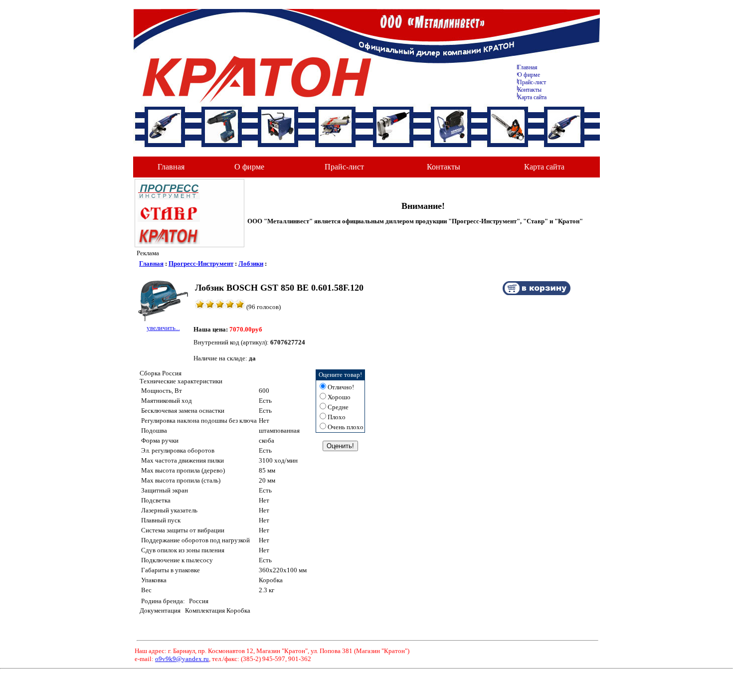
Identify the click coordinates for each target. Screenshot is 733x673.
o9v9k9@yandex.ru (182, 659)
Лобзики (250, 263)
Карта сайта (532, 97)
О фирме (249, 167)
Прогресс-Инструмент (201, 263)
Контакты (530, 89)
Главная (528, 67)
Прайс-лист (532, 82)
